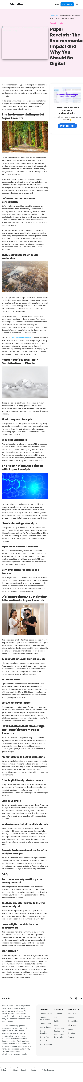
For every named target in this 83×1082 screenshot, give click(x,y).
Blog (55, 1017)
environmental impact (21, 338)
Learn (56, 15)
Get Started (72, 1013)
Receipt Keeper (45, 1041)
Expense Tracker (46, 1013)
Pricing (71, 1017)
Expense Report (45, 1023)
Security (24, 1070)
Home (52, 15)
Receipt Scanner (46, 1027)
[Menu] (77, 4)
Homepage (58, 1013)
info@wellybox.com (48, 1070)
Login (70, 1029)
